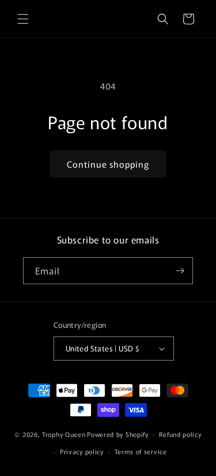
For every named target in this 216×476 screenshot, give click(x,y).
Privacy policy (82, 451)
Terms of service (141, 451)
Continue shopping (108, 164)
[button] (23, 19)
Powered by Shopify (118, 433)
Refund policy (180, 434)
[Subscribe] (179, 270)
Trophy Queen (63, 433)
